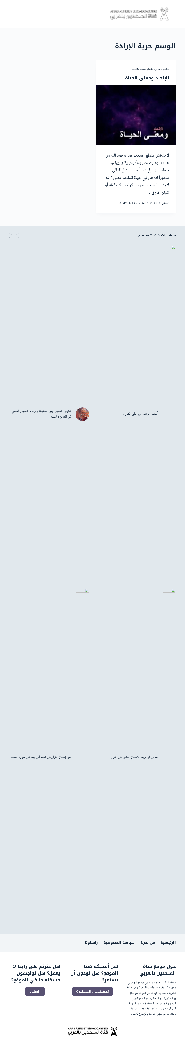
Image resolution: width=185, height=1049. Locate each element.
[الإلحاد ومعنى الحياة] (136, 115)
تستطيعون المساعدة (92, 991)
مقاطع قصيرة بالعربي (142, 69)
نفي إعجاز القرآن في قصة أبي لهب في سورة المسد (41, 757)
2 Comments (127, 203)
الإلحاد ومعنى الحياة (147, 78)
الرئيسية (168, 942)
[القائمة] (14, 14)
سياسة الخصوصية (119, 942)
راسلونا (91, 942)
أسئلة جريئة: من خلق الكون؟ (140, 414)
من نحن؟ (147, 942)
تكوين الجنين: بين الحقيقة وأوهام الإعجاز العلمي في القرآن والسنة (41, 414)
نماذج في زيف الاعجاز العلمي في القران (134, 757)
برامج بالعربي (162, 69)
